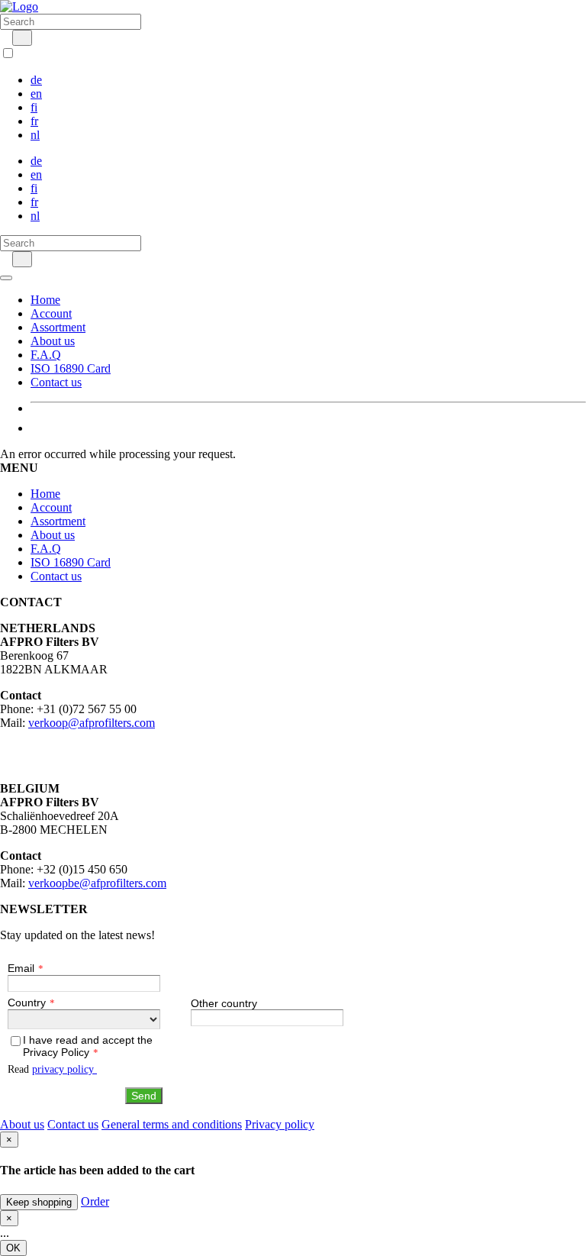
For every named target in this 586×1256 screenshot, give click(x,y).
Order (95, 1201)
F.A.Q (46, 354)
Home (45, 299)
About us (53, 340)
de (36, 79)
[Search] (22, 38)
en (36, 93)
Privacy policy (279, 1124)
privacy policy (64, 1069)
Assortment (58, 327)
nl (35, 134)
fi (34, 107)
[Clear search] (4, 37)
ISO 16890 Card (71, 368)
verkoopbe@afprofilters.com (97, 883)
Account (51, 313)
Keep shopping (39, 1202)
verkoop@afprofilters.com (91, 722)
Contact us (56, 382)
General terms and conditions (171, 1124)
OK (13, 1248)
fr (34, 121)
